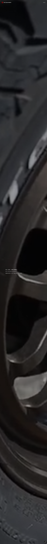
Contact (44, 2)
